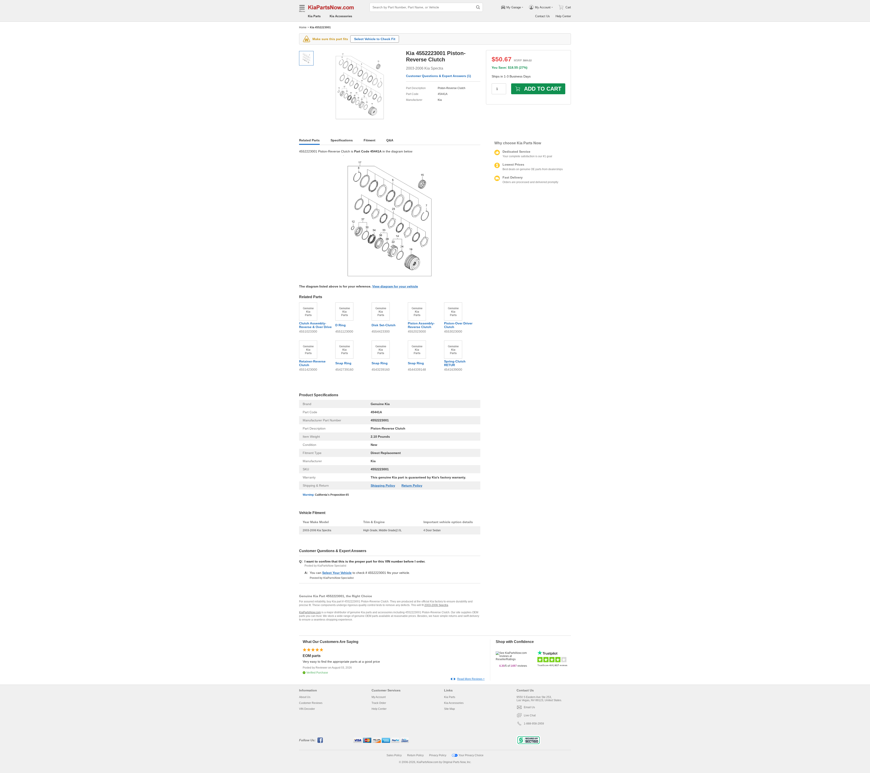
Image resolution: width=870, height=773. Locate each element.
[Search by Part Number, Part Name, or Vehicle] (478, 7)
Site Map (449, 708)
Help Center (563, 16)
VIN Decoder (307, 708)
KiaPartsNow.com (310, 612)
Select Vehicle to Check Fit (374, 39)
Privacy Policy (437, 755)
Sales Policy (394, 755)
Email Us (529, 707)
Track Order (379, 703)
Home (303, 27)
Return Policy (411, 485)
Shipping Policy (383, 485)
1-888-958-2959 (534, 723)
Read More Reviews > (471, 679)
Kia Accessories (341, 16)
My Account (379, 697)
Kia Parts (314, 16)
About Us (304, 697)
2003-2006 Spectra (436, 605)
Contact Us (542, 16)
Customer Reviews (310, 703)
